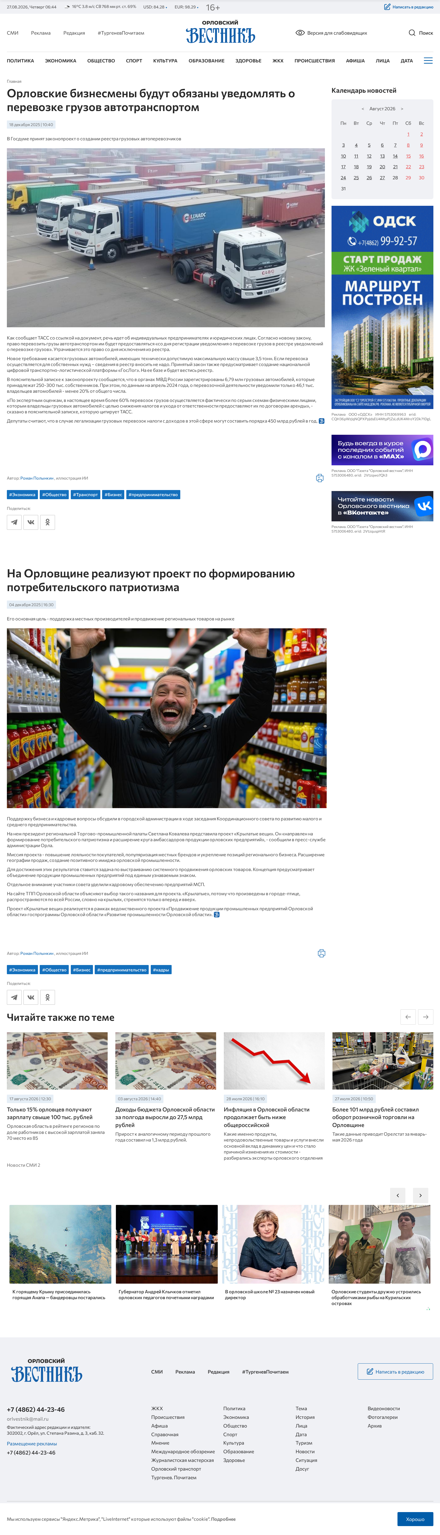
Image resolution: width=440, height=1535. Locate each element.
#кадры (161, 969)
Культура (165, 60)
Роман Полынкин (36, 478)
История (305, 1417)
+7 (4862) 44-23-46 (36, 1409)
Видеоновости (384, 1408)
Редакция (74, 33)
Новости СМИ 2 (23, 1165)
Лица (383, 60)
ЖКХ (278, 60)
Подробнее (223, 1519)
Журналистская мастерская (182, 1460)
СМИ (12, 33)
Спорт (134, 60)
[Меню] (427, 60)
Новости (305, 1451)
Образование (207, 60)
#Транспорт (85, 494)
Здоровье (249, 60)
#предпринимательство (153, 494)
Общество (101, 60)
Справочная (164, 1434)
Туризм (304, 1442)
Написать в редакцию (413, 6)
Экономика (60, 60)
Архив (375, 1425)
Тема (301, 1408)
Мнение (160, 1442)
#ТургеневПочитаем (121, 33)
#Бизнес (113, 494)
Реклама (41, 33)
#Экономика (22, 494)
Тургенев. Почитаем (174, 1477)
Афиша (355, 60)
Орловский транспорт (176, 1468)
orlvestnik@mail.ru (28, 1419)
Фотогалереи (383, 1417)
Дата (407, 60)
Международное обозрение (183, 1451)
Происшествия (315, 60)
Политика (20, 60)
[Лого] (220, 32)
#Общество (54, 494)
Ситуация (306, 1460)
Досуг (302, 1468)
